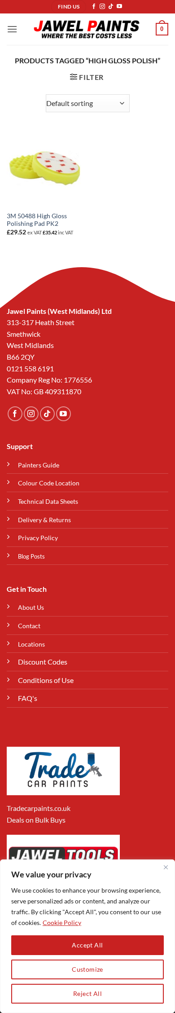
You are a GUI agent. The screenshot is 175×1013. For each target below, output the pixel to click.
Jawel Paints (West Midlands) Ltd (59, 311)
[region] (87, 936)
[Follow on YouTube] (119, 7)
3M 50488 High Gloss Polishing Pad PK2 (37, 220)
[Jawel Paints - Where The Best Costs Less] (86, 29)
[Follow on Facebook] (93, 7)
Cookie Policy (62, 922)
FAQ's (27, 698)
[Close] (165, 867)
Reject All (87, 993)
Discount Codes (42, 661)
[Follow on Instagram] (102, 7)
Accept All (87, 945)
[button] (12, 29)
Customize (87, 969)
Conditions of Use (46, 680)
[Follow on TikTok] (111, 7)
